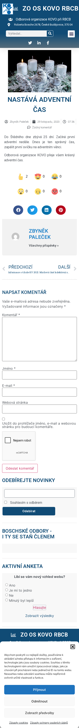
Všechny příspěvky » (44, 241)
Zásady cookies (18, 722)
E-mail (8, 381)
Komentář (11, 311)
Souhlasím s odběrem (26, 499)
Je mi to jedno (20, 586)
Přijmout (39, 690)
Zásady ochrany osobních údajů (49, 722)
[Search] (50, 34)
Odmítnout (39, 701)
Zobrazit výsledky (39, 612)
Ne (11, 591)
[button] (73, 647)
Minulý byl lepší (21, 597)
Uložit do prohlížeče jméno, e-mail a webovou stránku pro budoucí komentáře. (39, 421)
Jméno (9, 365)
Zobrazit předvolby (39, 713)
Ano (12, 581)
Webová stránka (15, 398)
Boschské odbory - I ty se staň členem (28, 530)
